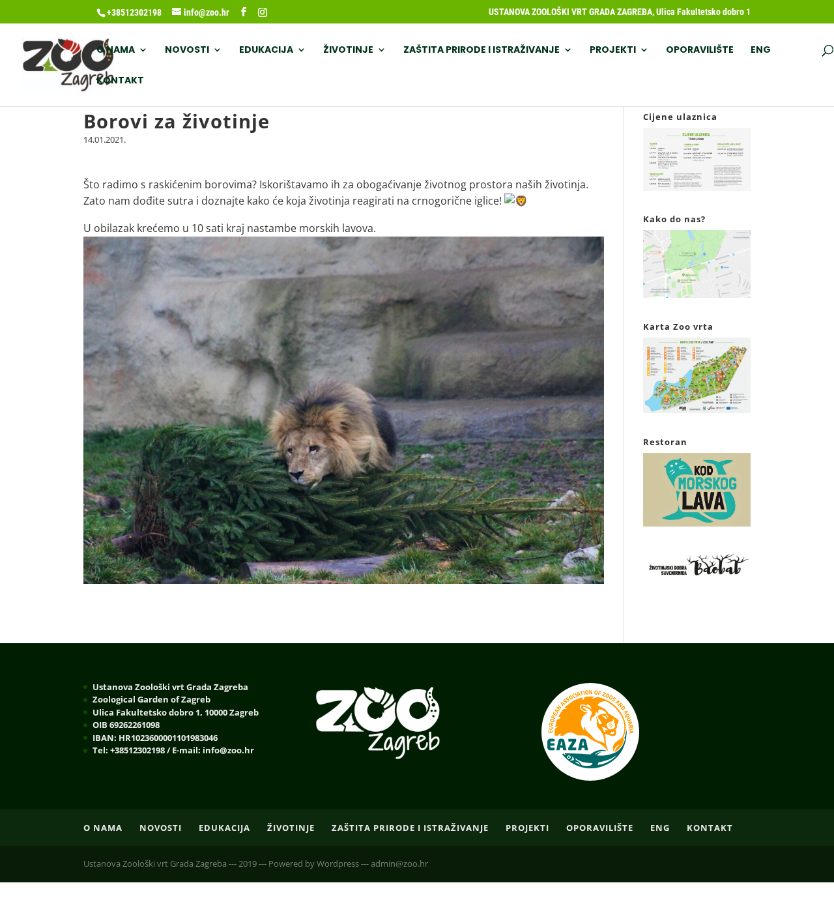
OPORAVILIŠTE (700, 50)
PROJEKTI (613, 50)
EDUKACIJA (266, 50)
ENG (761, 50)
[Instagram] (262, 12)
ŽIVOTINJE (348, 50)
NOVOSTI (187, 50)
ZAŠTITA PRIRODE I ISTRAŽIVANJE (481, 50)
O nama (115, 50)
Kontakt (120, 81)
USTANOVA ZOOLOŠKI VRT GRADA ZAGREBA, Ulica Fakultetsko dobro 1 (620, 12)
